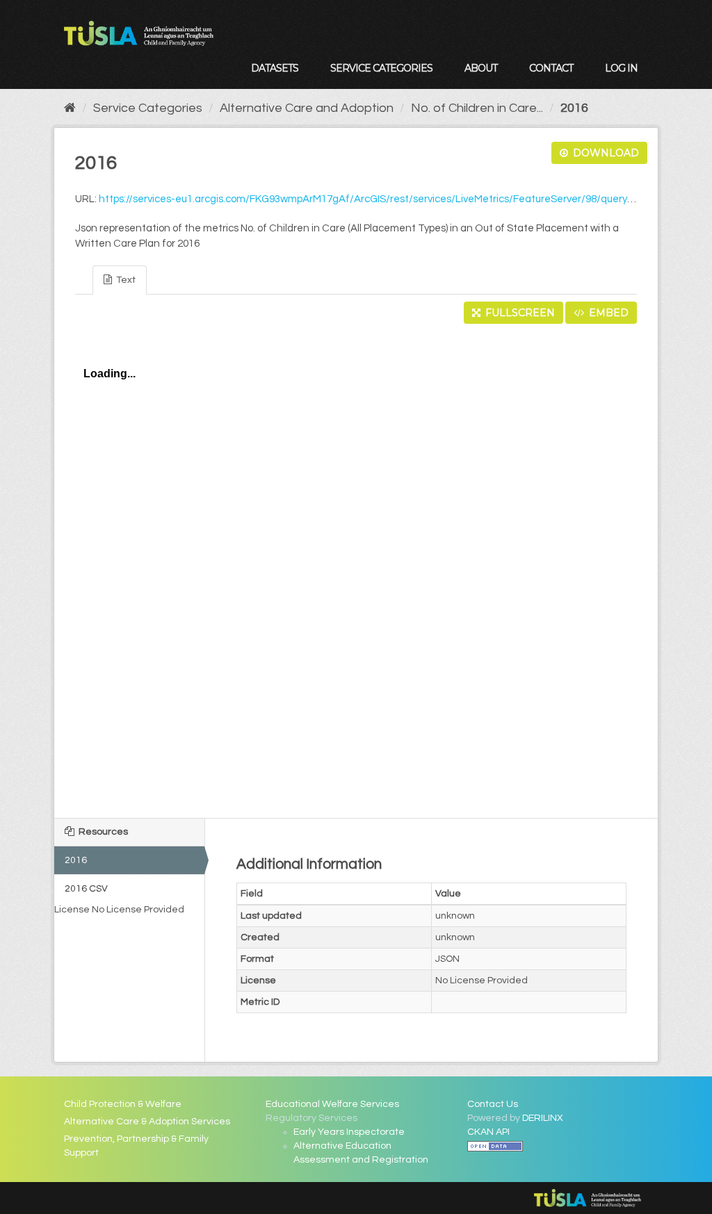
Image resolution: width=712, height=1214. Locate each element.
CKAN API (488, 1132)
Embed (607, 312)
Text (125, 280)
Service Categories (381, 68)
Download (604, 153)
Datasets (274, 68)
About (480, 68)
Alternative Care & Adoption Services (147, 1121)
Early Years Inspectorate (349, 1132)
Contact (551, 68)
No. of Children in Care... (477, 108)
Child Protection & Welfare (122, 1104)
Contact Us (492, 1104)
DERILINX (542, 1118)
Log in (621, 68)
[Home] (70, 108)
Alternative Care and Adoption (307, 108)
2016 (574, 108)
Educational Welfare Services (332, 1104)
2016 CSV (86, 889)
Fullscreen (519, 312)
